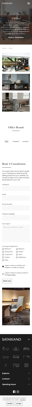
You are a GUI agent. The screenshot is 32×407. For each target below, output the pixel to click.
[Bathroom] (6, 349)
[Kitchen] (16, 349)
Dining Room (9, 252)
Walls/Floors (22, 257)
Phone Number (7, 204)
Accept (18, 403)
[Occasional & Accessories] (16, 365)
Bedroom (21, 249)
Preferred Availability (8, 214)
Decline (10, 403)
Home (4, 48)
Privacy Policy (11, 275)
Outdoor (7, 257)
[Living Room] (16, 357)
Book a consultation (16, 37)
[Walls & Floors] (26, 365)
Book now (7, 281)
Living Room (9, 254)
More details (23, 399)
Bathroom (8, 249)
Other (6, 260)
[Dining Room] (6, 357)
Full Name (5, 184)
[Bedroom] (26, 349)
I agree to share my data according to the (16, 274)
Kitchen (20, 252)
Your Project (6, 224)
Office (20, 254)
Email (4, 194)
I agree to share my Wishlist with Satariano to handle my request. (15, 266)
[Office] (26, 357)
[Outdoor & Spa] (6, 365)
